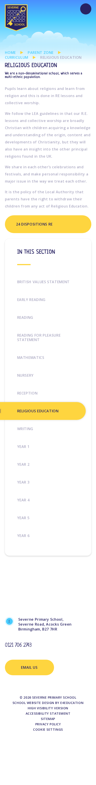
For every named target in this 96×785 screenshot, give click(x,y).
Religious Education (61, 57)
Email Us (29, 667)
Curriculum (16, 57)
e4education (71, 703)
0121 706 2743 (18, 645)
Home (10, 52)
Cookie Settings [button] (48, 729)
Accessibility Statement (48, 713)
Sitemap (48, 719)
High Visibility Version (48, 708)
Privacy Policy (48, 724)
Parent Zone (41, 52)
